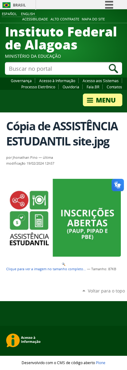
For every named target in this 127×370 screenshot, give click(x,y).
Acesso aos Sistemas (101, 80)
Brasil (19, 5)
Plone (100, 362)
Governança (21, 80)
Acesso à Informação (57, 80)
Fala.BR (93, 86)
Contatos (114, 86)
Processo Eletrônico (38, 86)
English (28, 13)
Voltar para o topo (106, 291)
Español (9, 13)
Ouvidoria (71, 86)
